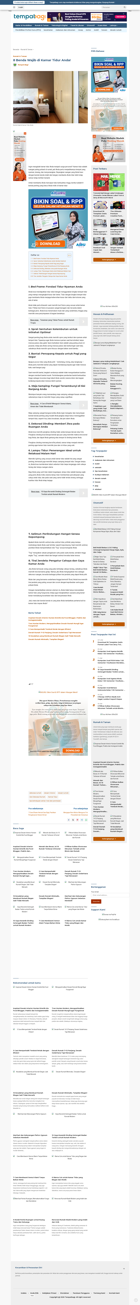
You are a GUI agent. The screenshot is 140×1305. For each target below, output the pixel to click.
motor (88, 30)
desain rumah (116, 30)
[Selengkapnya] (124, 1269)
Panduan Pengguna (81, 1293)
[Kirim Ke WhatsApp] (86, 820)
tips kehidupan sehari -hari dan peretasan (45, 801)
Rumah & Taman (42, 25)
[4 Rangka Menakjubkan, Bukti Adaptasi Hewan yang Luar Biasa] (117, 397)
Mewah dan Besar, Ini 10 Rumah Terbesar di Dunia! (49, 848)
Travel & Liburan (77, 25)
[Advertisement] (70, 39)
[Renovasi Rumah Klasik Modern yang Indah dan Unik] (70, 1207)
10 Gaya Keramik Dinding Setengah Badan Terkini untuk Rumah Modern (23, 923)
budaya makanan (102, 475)
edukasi (98, 489)
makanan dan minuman (65, 30)
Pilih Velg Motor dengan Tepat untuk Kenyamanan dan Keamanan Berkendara (99, 614)
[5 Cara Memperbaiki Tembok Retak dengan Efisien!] (50, 862)
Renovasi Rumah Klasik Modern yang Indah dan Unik (69, 1221)
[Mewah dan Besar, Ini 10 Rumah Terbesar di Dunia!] (50, 837)
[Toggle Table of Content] (68, 255)
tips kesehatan (101, 471)
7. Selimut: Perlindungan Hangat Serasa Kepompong (48, 273)
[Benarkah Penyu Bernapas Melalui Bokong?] (100, 418)
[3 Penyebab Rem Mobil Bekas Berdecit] (117, 560)
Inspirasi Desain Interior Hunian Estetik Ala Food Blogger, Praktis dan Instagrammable (57, 619)
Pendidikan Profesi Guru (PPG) (28, 30)
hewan (104, 30)
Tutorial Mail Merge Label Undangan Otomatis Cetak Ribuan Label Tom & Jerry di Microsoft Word (108, 195)
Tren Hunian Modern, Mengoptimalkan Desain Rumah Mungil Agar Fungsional (56, 625)
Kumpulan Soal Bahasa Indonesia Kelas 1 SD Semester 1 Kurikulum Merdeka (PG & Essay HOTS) (111, 689)
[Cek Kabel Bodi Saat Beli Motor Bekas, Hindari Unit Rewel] (117, 603)
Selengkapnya (108, 260)
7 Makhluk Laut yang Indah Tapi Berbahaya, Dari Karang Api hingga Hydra (100, 408)
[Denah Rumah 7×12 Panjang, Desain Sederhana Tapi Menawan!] (76, 862)
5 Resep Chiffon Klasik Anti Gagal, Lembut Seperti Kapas (110, 698)
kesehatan (48, 30)
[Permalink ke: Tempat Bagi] (15, 65)
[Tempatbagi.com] (29, 16)
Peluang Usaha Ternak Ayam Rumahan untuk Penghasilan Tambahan (117, 431)
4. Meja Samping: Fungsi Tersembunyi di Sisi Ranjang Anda (50, 266)
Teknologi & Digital (59, 25)
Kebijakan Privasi (49, 1293)
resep (80, 30)
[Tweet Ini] (73, 820)
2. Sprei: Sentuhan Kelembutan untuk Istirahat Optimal (49, 261)
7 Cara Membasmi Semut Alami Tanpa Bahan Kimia (49, 922)
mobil (96, 30)
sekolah (98, 467)
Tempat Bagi (23, 65)
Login (20, 7)
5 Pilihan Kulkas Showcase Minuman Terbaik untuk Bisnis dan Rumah (76, 849)
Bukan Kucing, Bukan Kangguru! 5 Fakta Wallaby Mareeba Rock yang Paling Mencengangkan (117, 386)
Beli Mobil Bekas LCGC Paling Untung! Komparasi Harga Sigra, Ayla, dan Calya (108, 550)
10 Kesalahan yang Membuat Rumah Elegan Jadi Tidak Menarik (54, 636)
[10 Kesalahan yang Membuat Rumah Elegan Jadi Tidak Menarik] (24, 887)
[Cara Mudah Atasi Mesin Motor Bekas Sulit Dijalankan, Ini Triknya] (100, 580)
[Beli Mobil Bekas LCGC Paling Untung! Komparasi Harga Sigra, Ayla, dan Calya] (109, 536)
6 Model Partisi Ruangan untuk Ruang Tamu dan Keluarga (29, 1221)
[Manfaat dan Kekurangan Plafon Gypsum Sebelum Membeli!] (76, 887)
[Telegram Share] (81, 820)
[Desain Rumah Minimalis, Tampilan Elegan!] (50, 887)
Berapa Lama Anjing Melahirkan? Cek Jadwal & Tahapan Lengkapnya (108, 362)
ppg (96, 486)
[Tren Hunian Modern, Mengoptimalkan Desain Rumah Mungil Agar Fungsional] (24, 862)
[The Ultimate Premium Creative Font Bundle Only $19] (117, 205)
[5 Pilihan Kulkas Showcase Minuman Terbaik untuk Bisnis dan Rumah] (76, 837)
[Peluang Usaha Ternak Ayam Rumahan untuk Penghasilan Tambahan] (117, 420)
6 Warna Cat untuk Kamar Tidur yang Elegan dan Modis (75, 923)
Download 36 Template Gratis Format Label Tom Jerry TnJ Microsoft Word (100, 213)
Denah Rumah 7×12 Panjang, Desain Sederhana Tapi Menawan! (54, 633)
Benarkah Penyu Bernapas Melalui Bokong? (100, 426)
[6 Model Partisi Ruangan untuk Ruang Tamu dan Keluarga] (31, 1207)
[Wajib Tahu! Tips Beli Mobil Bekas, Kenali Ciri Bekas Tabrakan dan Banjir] (100, 560)
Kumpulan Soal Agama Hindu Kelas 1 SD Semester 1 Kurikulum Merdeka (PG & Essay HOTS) (111, 680)
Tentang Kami (99, 1293)
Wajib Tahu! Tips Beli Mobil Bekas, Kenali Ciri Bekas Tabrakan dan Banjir (100, 570)
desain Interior (49, 793)
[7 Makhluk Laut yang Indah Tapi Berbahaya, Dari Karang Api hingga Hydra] (100, 398)
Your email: (95, 892)
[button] (124, 7)
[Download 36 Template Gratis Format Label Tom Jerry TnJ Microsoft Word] (100, 205)
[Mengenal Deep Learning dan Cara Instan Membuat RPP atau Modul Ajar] (117, 223)
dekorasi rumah (35, 793)
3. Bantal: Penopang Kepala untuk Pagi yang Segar (48, 263)
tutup (10, 11)
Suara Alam (102, 25)
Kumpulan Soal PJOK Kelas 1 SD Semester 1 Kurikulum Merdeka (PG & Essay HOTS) (111, 662)
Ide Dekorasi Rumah (37, 797)
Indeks (23, 1293)
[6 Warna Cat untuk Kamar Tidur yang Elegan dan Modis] (76, 912)
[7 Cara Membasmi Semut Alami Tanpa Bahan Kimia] (50, 912)
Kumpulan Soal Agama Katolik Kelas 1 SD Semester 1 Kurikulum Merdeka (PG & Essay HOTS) (111, 652)
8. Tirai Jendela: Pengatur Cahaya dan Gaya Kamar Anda (49, 276)
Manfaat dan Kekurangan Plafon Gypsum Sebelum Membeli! (75, 898)
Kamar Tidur (52, 797)
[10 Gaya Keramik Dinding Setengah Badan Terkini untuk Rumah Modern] (24, 912)
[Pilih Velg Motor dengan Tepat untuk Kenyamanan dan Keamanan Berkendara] (100, 604)
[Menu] (14, 7)
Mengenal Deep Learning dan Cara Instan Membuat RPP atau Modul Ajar (117, 231)
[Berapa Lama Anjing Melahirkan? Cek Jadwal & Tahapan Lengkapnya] (109, 350)
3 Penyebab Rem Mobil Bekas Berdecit (117, 568)
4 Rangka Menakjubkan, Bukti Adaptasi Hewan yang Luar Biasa (116, 406)
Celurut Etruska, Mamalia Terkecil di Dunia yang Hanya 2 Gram (100, 381)
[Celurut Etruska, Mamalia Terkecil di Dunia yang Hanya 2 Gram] (100, 372)
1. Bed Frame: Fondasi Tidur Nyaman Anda (45, 258)
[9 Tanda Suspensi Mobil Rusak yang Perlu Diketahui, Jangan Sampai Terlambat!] (117, 582)
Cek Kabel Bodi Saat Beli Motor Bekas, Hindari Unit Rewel (116, 612)
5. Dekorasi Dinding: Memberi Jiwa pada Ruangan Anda (49, 268)
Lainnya (113, 25)
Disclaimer (64, 1293)
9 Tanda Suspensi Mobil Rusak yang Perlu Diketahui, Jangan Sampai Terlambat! (117, 592)
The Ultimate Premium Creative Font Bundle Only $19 (117, 213)
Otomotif (91, 25)
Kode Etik (34, 1293)
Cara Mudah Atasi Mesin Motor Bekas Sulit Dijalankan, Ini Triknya (100, 589)
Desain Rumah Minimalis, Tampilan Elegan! (46, 639)
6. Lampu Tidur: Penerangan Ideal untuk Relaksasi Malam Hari (51, 271)
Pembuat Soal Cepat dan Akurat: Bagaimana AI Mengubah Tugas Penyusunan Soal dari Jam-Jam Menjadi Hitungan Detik (99, 250)
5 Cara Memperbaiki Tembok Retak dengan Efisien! (49, 629)
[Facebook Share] (68, 820)
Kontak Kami (114, 1293)
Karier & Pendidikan (24, 25)
